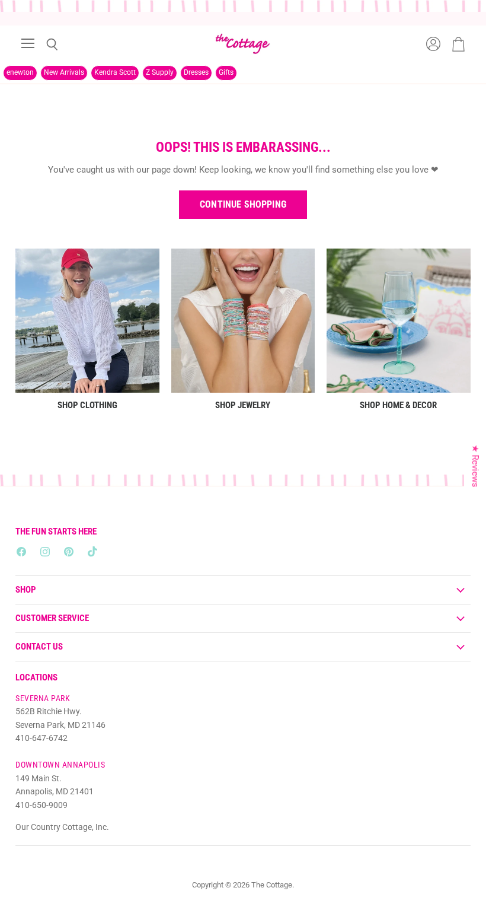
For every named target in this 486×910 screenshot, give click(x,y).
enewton (20, 72)
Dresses (196, 72)
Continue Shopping (243, 204)
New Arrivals (64, 72)
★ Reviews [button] (475, 466)
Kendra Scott (115, 72)
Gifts (226, 72)
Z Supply (160, 72)
